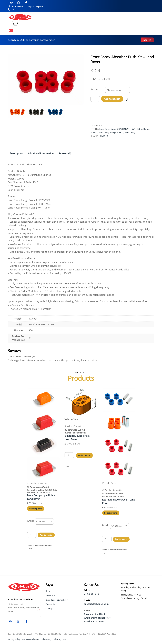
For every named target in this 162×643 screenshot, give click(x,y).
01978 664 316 (91, 594)
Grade (94, 89)
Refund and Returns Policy (56, 600)
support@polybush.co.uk (96, 604)
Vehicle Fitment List (38, 483)
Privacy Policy (14, 639)
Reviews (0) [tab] (65, 153)
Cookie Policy (46, 639)
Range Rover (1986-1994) (122, 132)
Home (48, 591)
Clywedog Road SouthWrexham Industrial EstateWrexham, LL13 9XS (97, 617)
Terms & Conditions (30, 639)
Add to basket (112, 98)
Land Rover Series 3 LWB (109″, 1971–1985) (120, 128)
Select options (35, 508)
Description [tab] (16, 153)
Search (147, 39)
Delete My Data (59, 639)
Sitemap (49, 608)
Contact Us (50, 604)
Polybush (103, 135)
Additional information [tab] (41, 153)
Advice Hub (50, 595)
